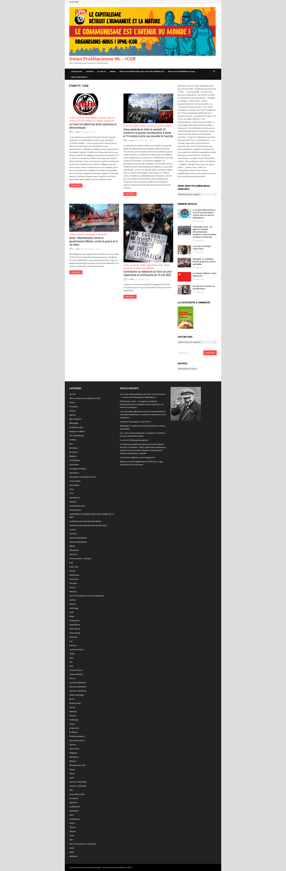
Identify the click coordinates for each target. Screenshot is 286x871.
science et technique (77, 781)
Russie (72, 773)
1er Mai (72, 394)
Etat (71, 562)
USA (71, 839)
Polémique (73, 719)
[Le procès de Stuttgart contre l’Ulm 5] (184, 246)
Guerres (137, 268)
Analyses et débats (77, 431)
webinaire (150, 268)
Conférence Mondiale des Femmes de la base (88, 525)
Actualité (101, 71)
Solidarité (73, 802)
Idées (71, 616)
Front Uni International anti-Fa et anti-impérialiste (141, 71)
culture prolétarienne (78, 537)
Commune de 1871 (77, 506)
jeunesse (73, 645)
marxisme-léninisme (77, 682)
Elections (73, 554)
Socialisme (73, 798)
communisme (75, 510)
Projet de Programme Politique (181, 71)
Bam (130, 867)
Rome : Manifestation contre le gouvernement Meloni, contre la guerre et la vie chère (93, 241)
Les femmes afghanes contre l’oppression (137, 457)
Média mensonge (76, 695)
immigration (74, 620)
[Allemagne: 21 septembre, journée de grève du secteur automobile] (184, 259)
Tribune (72, 827)
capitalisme (74, 472)
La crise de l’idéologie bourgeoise (134, 440)
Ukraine (72, 831)
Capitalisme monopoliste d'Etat (82, 477)
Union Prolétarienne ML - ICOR (94, 867)
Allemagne (73, 423)
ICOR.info (90, 71)
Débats (72, 546)
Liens (71, 657)
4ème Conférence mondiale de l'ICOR (84, 398)
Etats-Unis (73, 566)
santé (71, 777)
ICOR (143, 268)
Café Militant (76, 71)
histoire (72, 604)
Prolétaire (73, 732)
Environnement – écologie (80, 558)
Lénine (72, 653)
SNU (71, 790)
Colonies (72, 501)
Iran (71, 641)
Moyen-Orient (75, 703)
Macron (72, 678)
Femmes (73, 591)
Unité (71, 835)
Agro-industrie (75, 419)
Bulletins (73, 456)
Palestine (73, 711)
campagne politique (155, 265)
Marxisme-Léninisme (78, 690)
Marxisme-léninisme (77, 686)
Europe (143, 126)
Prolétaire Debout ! (77, 736)
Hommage (73, 608)
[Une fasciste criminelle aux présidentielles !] (184, 286)
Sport (71, 815)
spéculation (74, 810)
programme (74, 728)
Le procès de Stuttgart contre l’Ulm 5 (202, 247)
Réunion (72, 761)
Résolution (73, 757)
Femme (72, 587)
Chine (71, 489)
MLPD (71, 699)
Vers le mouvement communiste (82, 843)
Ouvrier (100, 121)
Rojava (72, 769)
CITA (71, 493)
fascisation (151, 126)
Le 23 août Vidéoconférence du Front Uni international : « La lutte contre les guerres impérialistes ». (204, 214)
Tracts (72, 823)
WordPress (122, 867)
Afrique (72, 410)
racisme (72, 744)
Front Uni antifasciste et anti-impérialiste (86, 595)
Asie (71, 443)
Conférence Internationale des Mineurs (85, 521)
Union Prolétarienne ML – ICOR (102, 59)
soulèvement (74, 806)
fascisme (73, 583)
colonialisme (74, 497)
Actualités (80, 118)
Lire (70, 662)
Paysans (72, 715)
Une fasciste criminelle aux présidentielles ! (204, 287)
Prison (72, 724)
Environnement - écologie (96, 118)
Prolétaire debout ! (79, 77)
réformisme (74, 748)
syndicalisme (109, 121)
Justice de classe (76, 649)
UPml (77, 132)
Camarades (74, 464)
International (101, 234)
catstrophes (74, 485)
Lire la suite (76, 185)
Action (72, 118)
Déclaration (74, 550)
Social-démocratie (77, 794)
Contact (72, 529)
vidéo (71, 848)
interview (73, 637)
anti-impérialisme (76, 435)
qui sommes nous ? (77, 740)
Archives (72, 439)
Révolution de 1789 (77, 765)
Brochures (73, 448)
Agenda (112, 71)
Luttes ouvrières (164, 126)
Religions (73, 753)
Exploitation (74, 575)
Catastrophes (75, 481)
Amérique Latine (76, 427)
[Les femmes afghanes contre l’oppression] (184, 273)
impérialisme (74, 624)
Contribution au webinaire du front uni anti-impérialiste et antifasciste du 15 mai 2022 (147, 273)
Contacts (73, 533)
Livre (71, 666)
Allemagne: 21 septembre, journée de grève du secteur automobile (204, 261)
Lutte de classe (75, 670)
